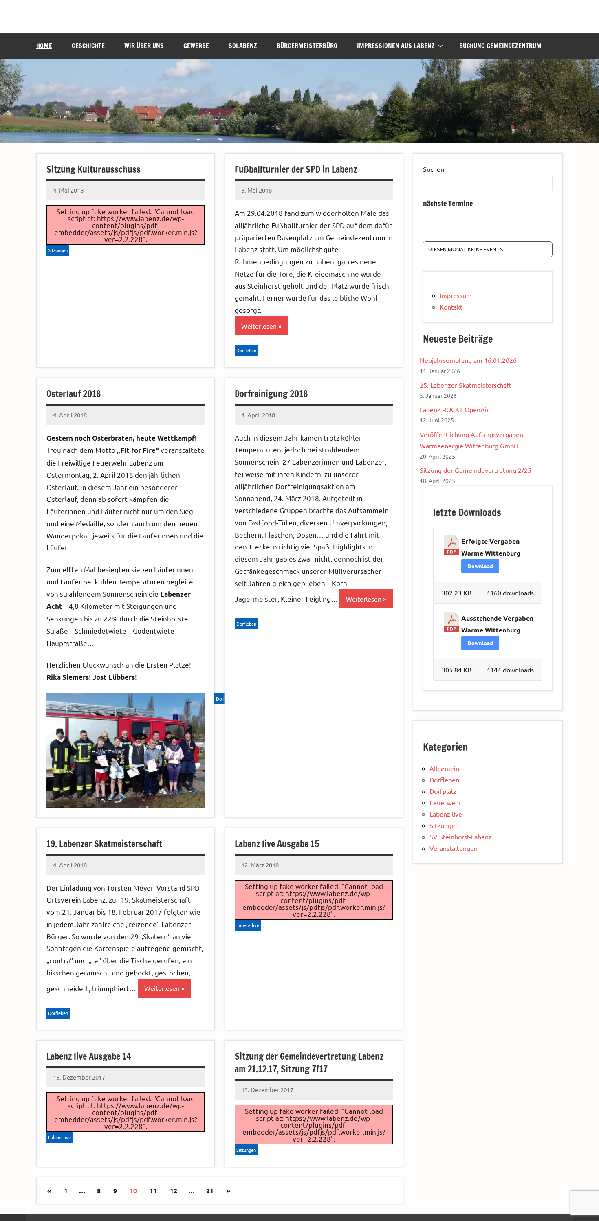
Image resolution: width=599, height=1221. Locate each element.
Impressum (456, 295)
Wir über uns (144, 45)
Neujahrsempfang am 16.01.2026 (468, 360)
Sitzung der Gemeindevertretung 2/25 (475, 470)
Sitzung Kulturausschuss (93, 169)
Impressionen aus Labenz (396, 45)
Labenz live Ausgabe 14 (88, 1056)
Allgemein (444, 768)
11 (153, 1190)
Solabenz (243, 45)
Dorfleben (246, 350)
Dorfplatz (443, 791)
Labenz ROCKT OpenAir (454, 409)
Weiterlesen (259, 326)
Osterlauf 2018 (73, 393)
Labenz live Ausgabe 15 (277, 843)
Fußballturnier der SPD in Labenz (296, 169)
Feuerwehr (445, 802)
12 (173, 1190)
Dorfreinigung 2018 (271, 393)
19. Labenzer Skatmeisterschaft (104, 843)
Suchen (433, 169)
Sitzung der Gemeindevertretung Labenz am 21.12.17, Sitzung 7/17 (309, 1062)
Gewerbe (196, 45)
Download (480, 565)
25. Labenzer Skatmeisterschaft (465, 385)
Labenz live (247, 925)
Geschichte (88, 45)
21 (210, 1190)
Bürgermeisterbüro (307, 45)
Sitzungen (58, 250)
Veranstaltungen (453, 848)
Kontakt (451, 307)
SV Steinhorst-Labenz (460, 836)
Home (44, 45)
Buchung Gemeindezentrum (500, 45)
